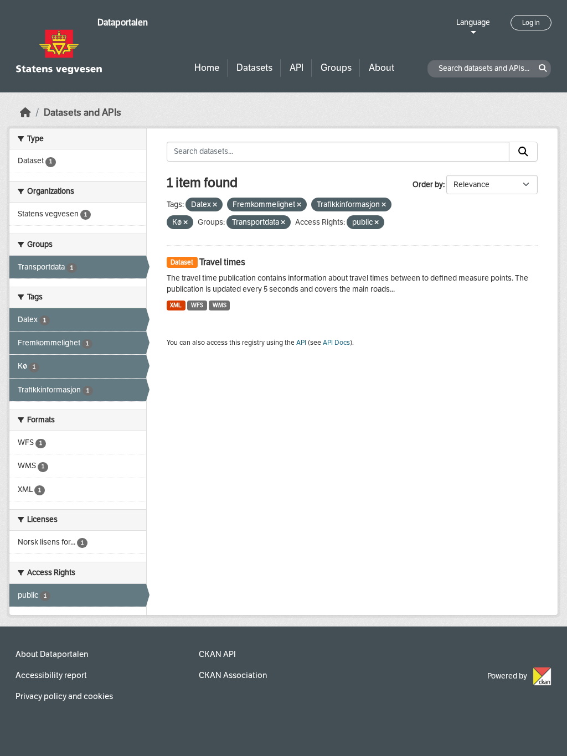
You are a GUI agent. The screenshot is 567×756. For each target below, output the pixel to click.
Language (473, 22)
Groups (336, 68)
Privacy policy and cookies (64, 696)
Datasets (254, 68)
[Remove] (215, 205)
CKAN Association (233, 675)
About (381, 68)
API (296, 68)
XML (176, 305)
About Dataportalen (52, 654)
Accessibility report (51, 675)
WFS (197, 305)
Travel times (222, 262)
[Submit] (523, 152)
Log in (531, 23)
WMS (219, 305)
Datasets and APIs (82, 112)
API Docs (336, 342)
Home (206, 68)
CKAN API (217, 654)
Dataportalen (122, 22)
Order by (428, 184)
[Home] (25, 112)
